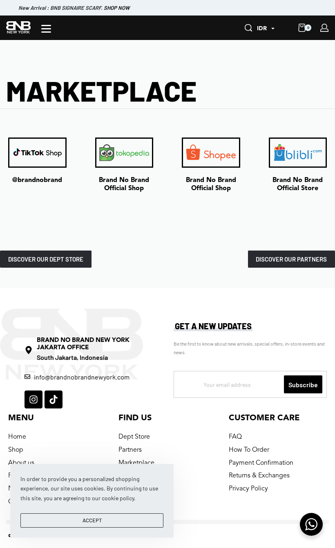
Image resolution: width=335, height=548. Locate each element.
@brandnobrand (37, 180)
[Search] (248, 28)
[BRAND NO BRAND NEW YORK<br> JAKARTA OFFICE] (29, 350)
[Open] (46, 28)
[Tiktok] (54, 399)
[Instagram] (33, 399)
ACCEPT (92, 520)
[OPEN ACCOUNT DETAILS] (324, 27)
